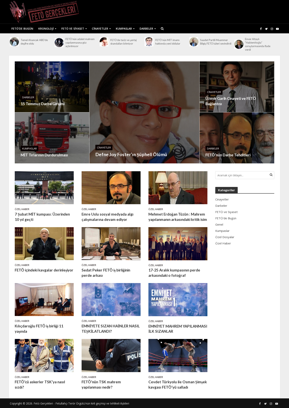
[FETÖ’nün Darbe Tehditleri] (237, 137)
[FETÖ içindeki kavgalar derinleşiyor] (44, 243)
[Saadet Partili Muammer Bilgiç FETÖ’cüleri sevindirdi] (193, 41)
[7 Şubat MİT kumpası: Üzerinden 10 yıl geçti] (44, 187)
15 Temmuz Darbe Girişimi (42, 103)
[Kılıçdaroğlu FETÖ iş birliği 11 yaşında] (44, 299)
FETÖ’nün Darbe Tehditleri (227, 155)
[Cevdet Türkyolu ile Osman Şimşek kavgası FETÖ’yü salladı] (177, 355)
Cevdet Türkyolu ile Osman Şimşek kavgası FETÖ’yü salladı (177, 384)
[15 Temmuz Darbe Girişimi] (52, 86)
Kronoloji (46, 28)
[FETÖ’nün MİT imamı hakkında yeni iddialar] (148, 41)
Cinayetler (100, 28)
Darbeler (146, 28)
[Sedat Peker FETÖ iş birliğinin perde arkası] (111, 243)
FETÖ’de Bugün (22, 28)
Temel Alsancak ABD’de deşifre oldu (34, 41)
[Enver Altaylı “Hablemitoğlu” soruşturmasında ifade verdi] (238, 44)
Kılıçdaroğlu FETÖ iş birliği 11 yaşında (39, 328)
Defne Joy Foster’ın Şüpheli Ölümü (131, 154)
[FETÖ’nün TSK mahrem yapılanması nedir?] (111, 355)
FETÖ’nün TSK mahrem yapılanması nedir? (101, 384)
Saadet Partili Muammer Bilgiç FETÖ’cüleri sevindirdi (215, 41)
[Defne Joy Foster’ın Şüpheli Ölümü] (144, 112)
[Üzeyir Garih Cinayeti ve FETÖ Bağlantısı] (237, 86)
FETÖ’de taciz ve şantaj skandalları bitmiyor (123, 41)
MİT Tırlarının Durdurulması (44, 155)
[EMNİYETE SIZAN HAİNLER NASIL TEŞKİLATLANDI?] (111, 299)
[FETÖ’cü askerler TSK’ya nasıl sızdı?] (44, 355)
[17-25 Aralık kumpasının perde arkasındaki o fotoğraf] (177, 243)
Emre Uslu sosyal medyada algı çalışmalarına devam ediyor (107, 217)
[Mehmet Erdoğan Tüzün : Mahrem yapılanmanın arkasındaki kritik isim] (177, 187)
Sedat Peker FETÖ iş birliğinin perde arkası (106, 273)
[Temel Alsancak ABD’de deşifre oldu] (14, 41)
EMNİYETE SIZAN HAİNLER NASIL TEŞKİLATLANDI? (111, 328)
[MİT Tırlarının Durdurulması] (52, 137)
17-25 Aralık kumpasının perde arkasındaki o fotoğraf (174, 273)
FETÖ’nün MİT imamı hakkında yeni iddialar (167, 41)
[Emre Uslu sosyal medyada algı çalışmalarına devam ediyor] (111, 187)
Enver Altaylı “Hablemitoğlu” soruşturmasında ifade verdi (257, 44)
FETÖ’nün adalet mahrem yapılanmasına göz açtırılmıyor (80, 42)
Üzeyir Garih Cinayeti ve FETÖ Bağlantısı (230, 101)
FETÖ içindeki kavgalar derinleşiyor (44, 270)
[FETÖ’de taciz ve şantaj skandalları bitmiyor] (104, 41)
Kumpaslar (124, 28)
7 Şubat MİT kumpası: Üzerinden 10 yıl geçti (42, 217)
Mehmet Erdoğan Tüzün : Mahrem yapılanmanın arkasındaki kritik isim (177, 217)
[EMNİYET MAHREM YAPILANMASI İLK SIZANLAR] (177, 299)
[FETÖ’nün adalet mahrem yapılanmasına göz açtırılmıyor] (59, 42)
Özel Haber (22, 209)
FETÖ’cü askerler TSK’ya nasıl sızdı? (40, 384)
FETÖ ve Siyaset (72, 28)
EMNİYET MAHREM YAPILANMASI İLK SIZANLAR (177, 329)
